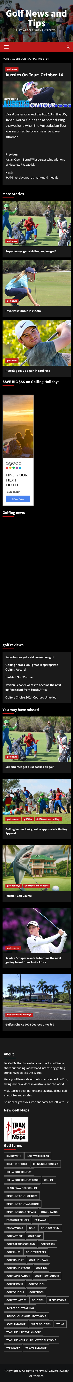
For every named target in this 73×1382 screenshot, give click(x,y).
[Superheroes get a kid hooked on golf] (37, 223)
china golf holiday (19, 1171)
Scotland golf (16, 1324)
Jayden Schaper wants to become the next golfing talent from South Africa (33, 687)
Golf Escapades (36, 1252)
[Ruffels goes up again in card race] (37, 343)
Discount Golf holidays (21, 1195)
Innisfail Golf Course (19, 677)
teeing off (13, 1348)
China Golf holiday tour (22, 1179)
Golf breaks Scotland (20, 1244)
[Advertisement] (18, 578)
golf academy (50, 1228)
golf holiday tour (18, 1268)
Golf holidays (38, 1260)
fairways (40, 1220)
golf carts (47, 1244)
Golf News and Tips (36, 18)
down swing (49, 1211)
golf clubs (13, 1252)
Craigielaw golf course (22, 1187)
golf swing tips (16, 1300)
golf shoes (36, 1292)
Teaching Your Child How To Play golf (31, 1340)
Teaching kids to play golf (23, 1332)
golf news (12, 69)
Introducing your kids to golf (26, 1316)
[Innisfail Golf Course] (37, 868)
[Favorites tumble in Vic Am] (37, 283)
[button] (6, 46)
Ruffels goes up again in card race (27, 371)
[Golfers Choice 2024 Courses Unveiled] (37, 997)
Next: (31, 175)
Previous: (35, 159)
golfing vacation (18, 1276)
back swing (13, 1155)
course (49, 1179)
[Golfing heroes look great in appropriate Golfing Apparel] (37, 801)
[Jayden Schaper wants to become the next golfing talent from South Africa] (37, 930)
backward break (38, 1155)
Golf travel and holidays (48, 819)
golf (32, 1228)
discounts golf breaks (21, 1211)
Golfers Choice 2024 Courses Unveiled (30, 697)
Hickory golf (57, 1300)
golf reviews (13, 819)
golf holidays (13, 885)
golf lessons (14, 1284)
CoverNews (57, 1370)
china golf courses (45, 1163)
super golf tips (40, 1324)
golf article (14, 1236)
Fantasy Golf (14, 1228)
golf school (36, 1284)
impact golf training (20, 1308)
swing (60, 1324)
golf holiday (15, 1260)
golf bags (34, 1236)
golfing (41, 1268)
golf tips (28, 819)
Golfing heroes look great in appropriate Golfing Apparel (31, 667)
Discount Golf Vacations (22, 1203)
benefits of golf (16, 1163)
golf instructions (47, 1276)
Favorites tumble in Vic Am (23, 311)
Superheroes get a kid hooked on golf (30, 251)
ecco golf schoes (17, 1220)
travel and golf (36, 1348)
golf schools (15, 1292)
